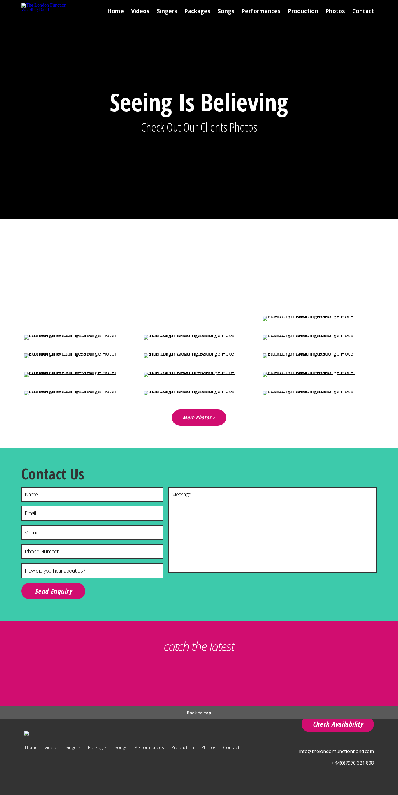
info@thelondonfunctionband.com (336, 751)
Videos (140, 11)
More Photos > (199, 417)
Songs (226, 11)
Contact (363, 11)
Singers (167, 11)
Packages (197, 11)
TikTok (154, 677)
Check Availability (338, 724)
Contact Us (52, 473)
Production (303, 11)
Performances (261, 11)
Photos (335, 11)
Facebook (213, 677)
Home (115, 11)
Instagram (184, 677)
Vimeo (243, 677)
